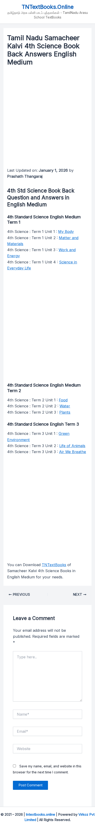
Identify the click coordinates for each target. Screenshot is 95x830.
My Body (66, 231)
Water (64, 406)
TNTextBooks (54, 564)
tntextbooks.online (40, 814)
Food (63, 400)
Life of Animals (72, 445)
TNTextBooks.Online (48, 6)
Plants (64, 412)
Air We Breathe (72, 451)
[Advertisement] (47, 117)
